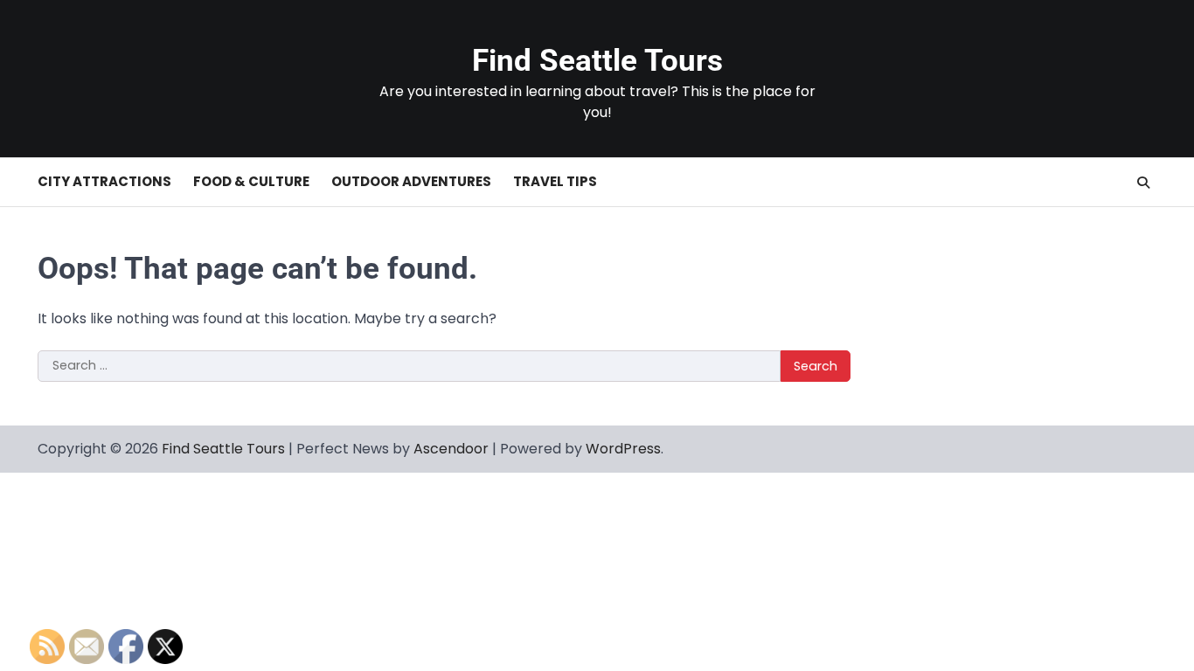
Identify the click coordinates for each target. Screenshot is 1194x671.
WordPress (623, 449)
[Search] (1143, 182)
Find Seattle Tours (597, 61)
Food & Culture (251, 181)
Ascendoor (451, 449)
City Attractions (104, 181)
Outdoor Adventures (411, 181)
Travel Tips (555, 181)
